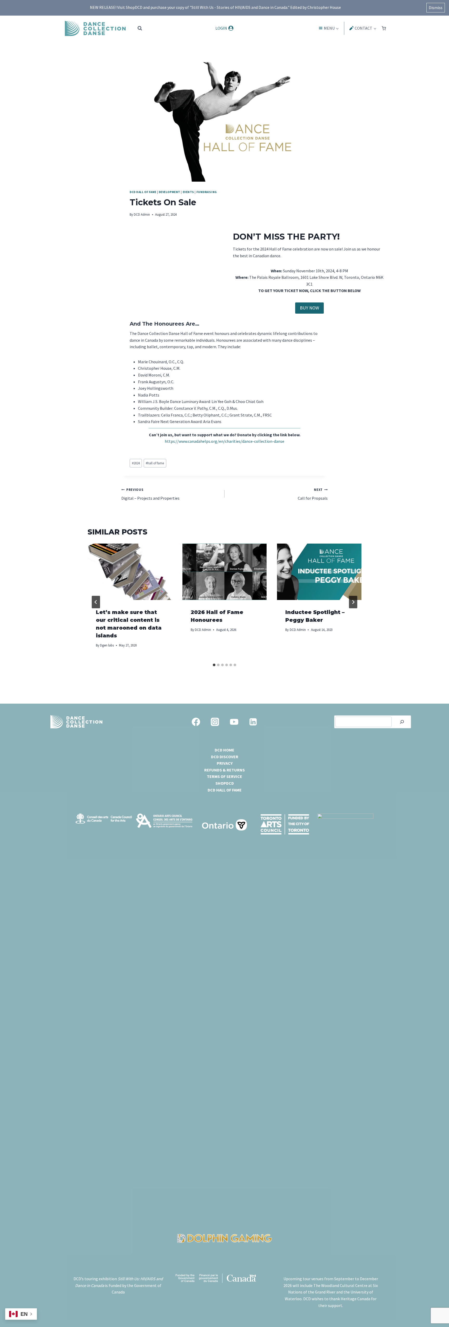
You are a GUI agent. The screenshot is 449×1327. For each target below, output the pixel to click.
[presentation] (130, 572)
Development (169, 192)
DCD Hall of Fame (143, 192)
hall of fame (155, 463)
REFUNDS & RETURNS (224, 770)
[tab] (214, 665)
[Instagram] (215, 722)
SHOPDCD (224, 783)
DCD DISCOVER (224, 756)
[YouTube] (234, 722)
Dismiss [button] (436, 7)
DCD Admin (142, 214)
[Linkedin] (253, 722)
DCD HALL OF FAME (225, 790)
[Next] (353, 602)
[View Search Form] (139, 28)
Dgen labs (107, 645)
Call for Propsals (313, 494)
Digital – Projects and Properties (150, 494)
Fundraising (206, 192)
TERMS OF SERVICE (224, 776)
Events (188, 192)
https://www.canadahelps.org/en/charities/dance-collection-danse (224, 441)
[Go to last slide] (96, 602)
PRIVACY (225, 763)
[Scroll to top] (436, 1309)
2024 (136, 463)
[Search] (402, 722)
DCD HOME (224, 749)
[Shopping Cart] (384, 28)
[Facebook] (196, 722)
